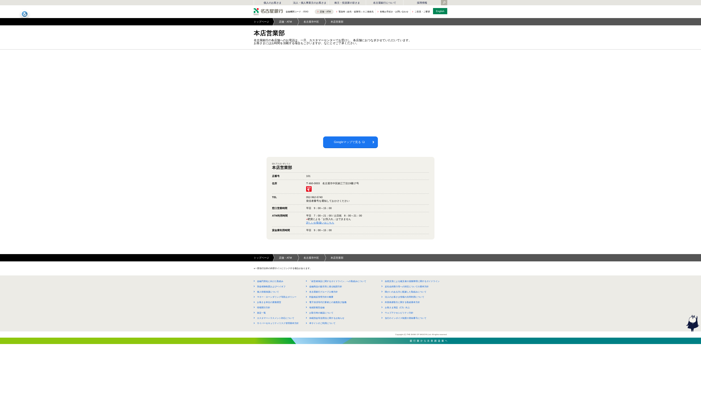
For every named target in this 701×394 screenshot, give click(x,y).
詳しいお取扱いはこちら (320, 222)
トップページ (261, 21)
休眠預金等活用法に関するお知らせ (326, 318)
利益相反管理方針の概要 (321, 297)
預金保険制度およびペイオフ (271, 286)
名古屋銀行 (268, 11)
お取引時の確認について (321, 313)
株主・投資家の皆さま (347, 2)
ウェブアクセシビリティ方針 (399, 313)
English (440, 11)
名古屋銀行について (384, 2)
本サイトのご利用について (322, 323)
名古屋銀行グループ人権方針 (323, 292)
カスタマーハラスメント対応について (275, 318)
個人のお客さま (272, 2)
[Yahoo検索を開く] (444, 3)
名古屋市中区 (311, 21)
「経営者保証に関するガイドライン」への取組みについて (337, 281)
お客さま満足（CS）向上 (397, 307)
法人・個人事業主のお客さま (309, 2)
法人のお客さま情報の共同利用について (404, 297)
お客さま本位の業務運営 (269, 302)
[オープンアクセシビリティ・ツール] (24, 14)
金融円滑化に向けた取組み (270, 281)
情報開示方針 (263, 307)
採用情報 (422, 2)
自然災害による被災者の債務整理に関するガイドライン (412, 281)
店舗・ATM (285, 21)
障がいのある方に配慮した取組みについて (405, 292)
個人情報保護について (268, 292)
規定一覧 (261, 313)
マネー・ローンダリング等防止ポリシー (276, 297)
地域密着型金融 (317, 307)
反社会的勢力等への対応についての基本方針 (407, 286)
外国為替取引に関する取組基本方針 (402, 302)
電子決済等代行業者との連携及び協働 (327, 302)
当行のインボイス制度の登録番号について (405, 318)
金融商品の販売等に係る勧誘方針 (325, 286)
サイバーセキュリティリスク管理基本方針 (278, 323)
